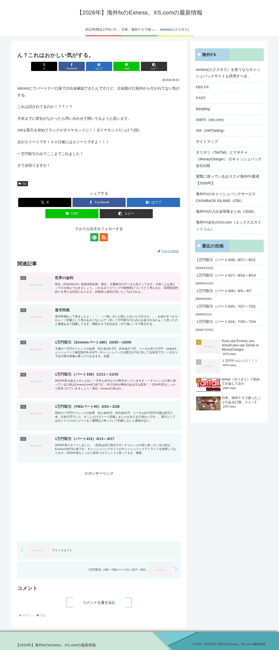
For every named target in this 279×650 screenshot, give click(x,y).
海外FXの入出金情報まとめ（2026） (226, 211)
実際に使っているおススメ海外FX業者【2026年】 (227, 179)
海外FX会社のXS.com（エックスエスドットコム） (228, 225)
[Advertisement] (99, 505)
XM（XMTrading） (211, 130)
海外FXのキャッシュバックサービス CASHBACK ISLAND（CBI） (227, 197)
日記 (24, 183)
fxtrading (203, 109)
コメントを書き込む (99, 602)
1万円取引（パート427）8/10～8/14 (226, 275)
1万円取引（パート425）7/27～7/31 (226, 306)
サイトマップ (207, 142)
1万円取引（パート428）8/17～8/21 (226, 260)
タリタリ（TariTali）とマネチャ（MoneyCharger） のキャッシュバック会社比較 (229, 159)
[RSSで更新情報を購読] (104, 237)
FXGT (201, 98)
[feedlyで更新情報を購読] (94, 237)
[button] (154, 66)
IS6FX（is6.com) (210, 120)
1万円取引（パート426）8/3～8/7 (224, 291)
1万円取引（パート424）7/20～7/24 (226, 322)
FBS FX (202, 87)
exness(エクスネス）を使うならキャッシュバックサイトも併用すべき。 (228, 73)
